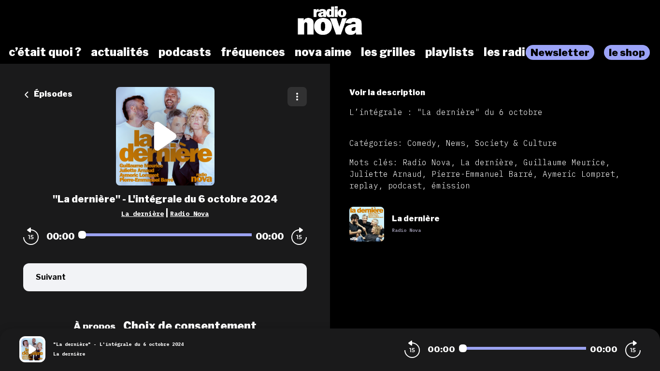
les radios (511, 52)
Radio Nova (189, 213)
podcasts (184, 52)
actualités (120, 52)
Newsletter (560, 52)
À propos (94, 326)
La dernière (142, 213)
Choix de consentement (190, 326)
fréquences (253, 52)
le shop (627, 52)
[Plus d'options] (297, 96)
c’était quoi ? (45, 52)
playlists (449, 52)
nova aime (323, 52)
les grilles (388, 52)
